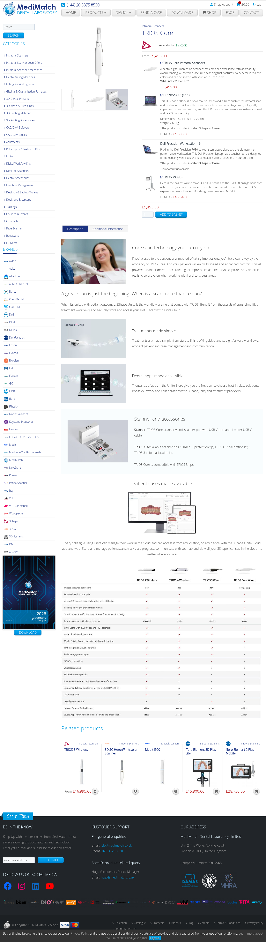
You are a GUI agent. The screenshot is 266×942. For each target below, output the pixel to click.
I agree (154, 938)
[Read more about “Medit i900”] (175, 791)
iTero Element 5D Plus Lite (201, 751)
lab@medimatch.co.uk (116, 845)
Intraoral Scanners (153, 26)
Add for (175, 134)
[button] (256, 791)
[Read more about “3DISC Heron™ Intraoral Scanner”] (135, 791)
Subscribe (51, 860)
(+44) (83, 5)
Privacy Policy (80, 933)
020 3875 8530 (112, 851)
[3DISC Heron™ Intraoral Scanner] (122, 772)
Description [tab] (75, 229)
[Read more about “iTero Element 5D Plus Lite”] (216, 791)
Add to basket (171, 214)
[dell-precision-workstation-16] (150, 149)
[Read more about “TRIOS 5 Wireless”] (95, 791)
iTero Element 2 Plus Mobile (240, 751)
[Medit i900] (162, 772)
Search (13, 35)
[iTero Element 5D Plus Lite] (203, 772)
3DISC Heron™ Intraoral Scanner (121, 751)
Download (28, 632)
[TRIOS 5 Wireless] (81, 772)
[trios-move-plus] (150, 183)
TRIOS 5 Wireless (76, 749)
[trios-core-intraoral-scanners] (150, 68)
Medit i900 (152, 749)
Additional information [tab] (107, 229)
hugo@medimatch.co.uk (117, 877)
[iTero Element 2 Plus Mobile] (243, 772)
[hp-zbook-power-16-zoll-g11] (150, 101)
